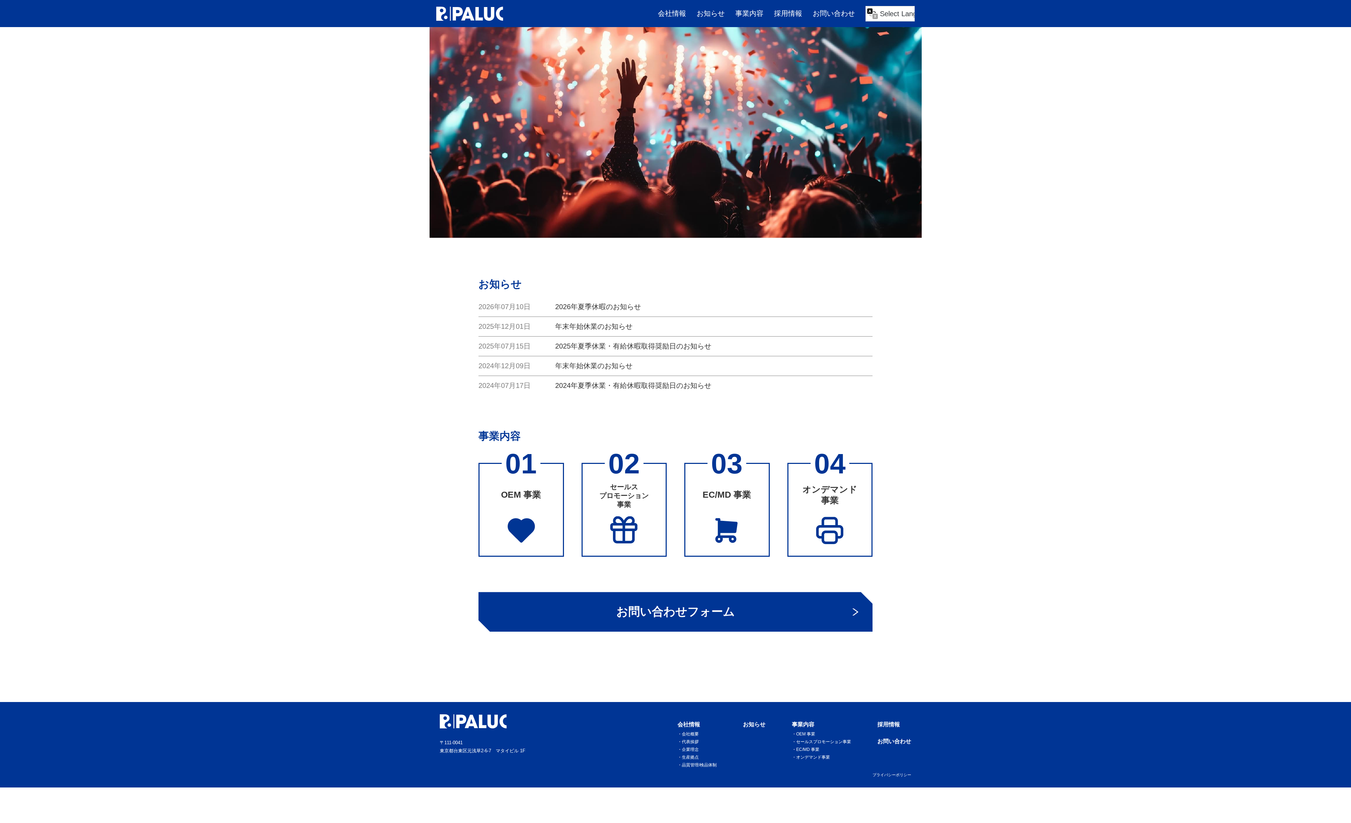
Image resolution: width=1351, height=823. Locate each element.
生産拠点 (690, 757)
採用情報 (788, 13)
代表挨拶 (690, 741)
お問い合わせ (834, 13)
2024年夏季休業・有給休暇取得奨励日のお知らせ (633, 385)
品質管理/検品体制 (699, 765)
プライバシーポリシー (892, 775)
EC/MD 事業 (807, 749)
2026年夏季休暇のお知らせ (598, 307)
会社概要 (690, 734)
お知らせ (711, 13)
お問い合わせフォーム (675, 611)
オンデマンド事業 (813, 757)
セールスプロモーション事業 (823, 741)
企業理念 (690, 749)
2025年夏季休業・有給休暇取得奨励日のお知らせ (633, 346)
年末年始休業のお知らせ (594, 326)
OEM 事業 (805, 734)
